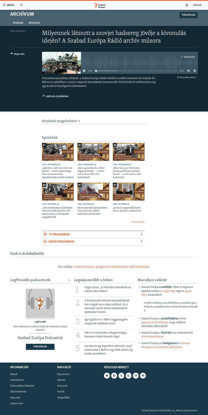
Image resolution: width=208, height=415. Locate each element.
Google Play (168, 291)
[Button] (17, 55)
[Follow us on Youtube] (107, 376)
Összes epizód (138, 222)
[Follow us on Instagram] (121, 376)
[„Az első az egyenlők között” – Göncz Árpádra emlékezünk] (129, 192)
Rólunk (13, 374)
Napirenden (63, 374)
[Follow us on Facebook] (114, 376)
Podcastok (62, 386)
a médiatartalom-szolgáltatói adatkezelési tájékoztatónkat (111, 266)
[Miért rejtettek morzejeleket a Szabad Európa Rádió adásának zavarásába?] (93, 192)
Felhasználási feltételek (22, 386)
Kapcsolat (15, 398)
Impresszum (16, 403)
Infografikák (63, 398)
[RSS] (128, 376)
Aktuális (61, 380)
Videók (60, 392)
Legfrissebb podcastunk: (30, 280)
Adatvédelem (17, 380)
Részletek (34, 23)
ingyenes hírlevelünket (154, 322)
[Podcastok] (187, 5)
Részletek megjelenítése (60, 121)
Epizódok (18, 23)
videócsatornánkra (152, 336)
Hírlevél (197, 5)
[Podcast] (136, 376)
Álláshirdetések (18, 392)
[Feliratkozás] (143, 376)
